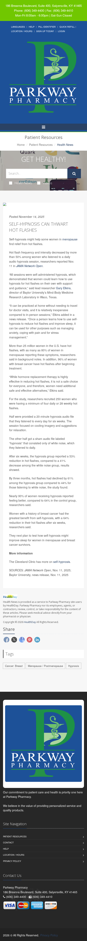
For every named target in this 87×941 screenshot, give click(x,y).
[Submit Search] (74, 173)
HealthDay (30, 622)
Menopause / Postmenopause (45, 666)
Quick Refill (67, 26)
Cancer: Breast (14, 666)
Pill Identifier (47, 26)
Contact (8, 842)
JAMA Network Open (29, 266)
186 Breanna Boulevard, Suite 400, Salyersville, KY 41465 (43, 5)
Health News (23, 183)
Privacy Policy (12, 861)
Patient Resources (41, 145)
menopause (69, 239)
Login (61, 31)
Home (21, 145)
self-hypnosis (61, 562)
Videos (47, 183)
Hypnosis (73, 666)
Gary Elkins (63, 288)
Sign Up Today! (45, 31)
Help (31, 26)
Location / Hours (21, 31)
